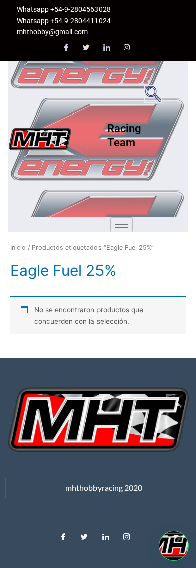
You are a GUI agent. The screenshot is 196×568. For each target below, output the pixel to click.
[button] (153, 94)
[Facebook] (66, 47)
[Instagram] (126, 47)
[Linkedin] (105, 534)
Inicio (18, 247)
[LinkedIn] (106, 47)
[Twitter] (86, 47)
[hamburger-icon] (121, 224)
